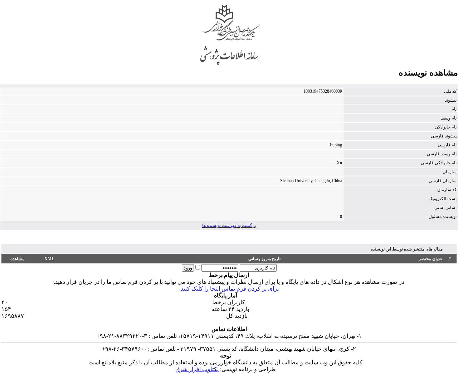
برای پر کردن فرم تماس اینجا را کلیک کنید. (229, 289)
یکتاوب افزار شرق (197, 369)
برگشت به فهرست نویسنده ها (229, 225)
